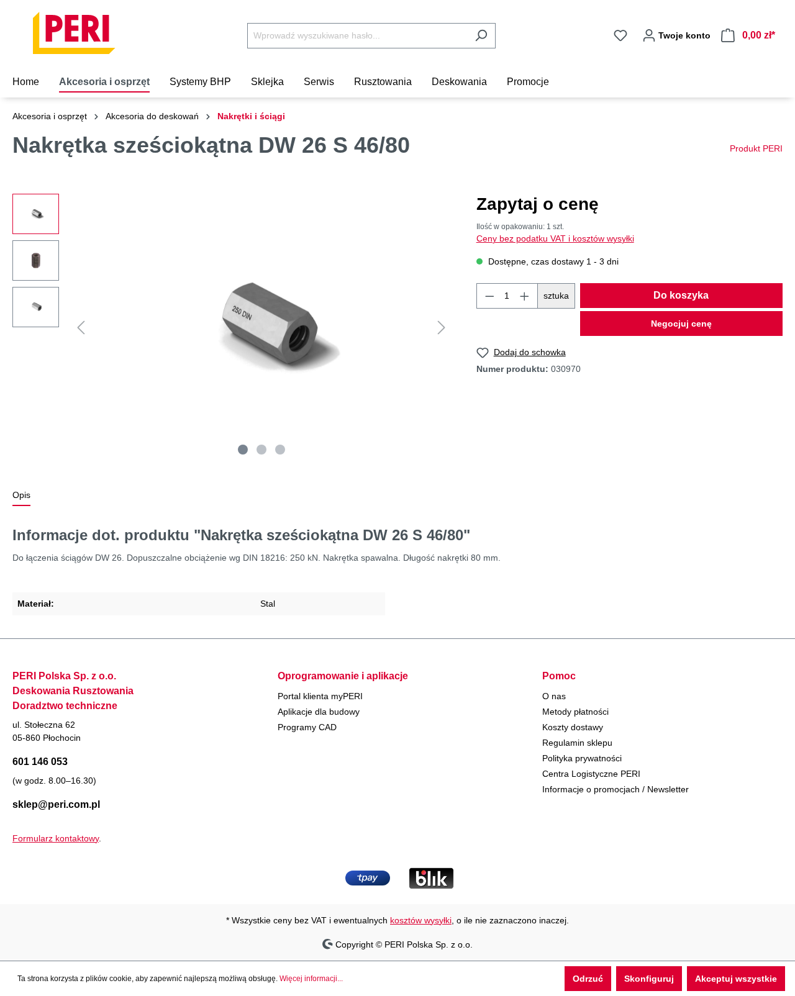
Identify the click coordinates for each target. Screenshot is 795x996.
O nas (554, 696)
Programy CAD (307, 727)
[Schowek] (620, 35)
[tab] (21, 496)
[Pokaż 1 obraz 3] (243, 450)
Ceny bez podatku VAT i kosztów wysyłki (555, 238)
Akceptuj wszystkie (736, 979)
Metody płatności (575, 712)
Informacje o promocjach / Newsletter (615, 789)
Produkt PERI (756, 148)
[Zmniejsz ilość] (489, 296)
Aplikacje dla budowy (319, 712)
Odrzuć (588, 979)
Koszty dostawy (572, 727)
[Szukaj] (481, 35)
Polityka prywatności (582, 758)
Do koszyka (681, 295)
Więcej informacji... (311, 978)
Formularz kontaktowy (55, 838)
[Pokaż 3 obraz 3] (280, 450)
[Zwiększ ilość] (525, 296)
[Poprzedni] (80, 327)
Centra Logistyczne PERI (591, 774)
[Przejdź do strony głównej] (74, 33)
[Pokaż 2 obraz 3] (261, 450)
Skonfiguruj (649, 979)
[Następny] (441, 327)
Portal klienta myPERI (320, 696)
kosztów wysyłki (421, 920)
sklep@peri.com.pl (56, 804)
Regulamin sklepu (577, 743)
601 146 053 (40, 761)
